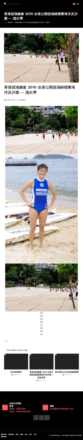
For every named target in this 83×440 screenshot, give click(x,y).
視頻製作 (23, 100)
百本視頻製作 (16, 372)
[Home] (5, 22)
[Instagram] (41, 417)
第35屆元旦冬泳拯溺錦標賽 (67, 372)
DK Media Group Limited (72, 435)
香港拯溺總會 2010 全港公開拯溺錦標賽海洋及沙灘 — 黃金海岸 (41, 375)
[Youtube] (47, 417)
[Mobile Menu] (77, 4)
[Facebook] (35, 417)
